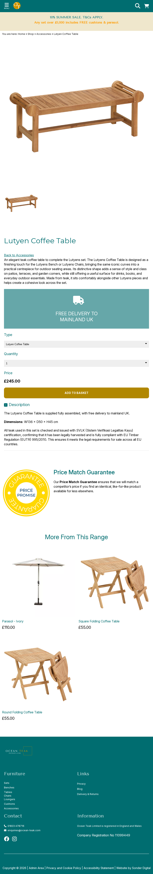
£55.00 (84, 627)
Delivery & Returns (88, 794)
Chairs (7, 795)
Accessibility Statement (99, 868)
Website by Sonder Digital (133, 868)
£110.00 (8, 627)
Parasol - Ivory (13, 621)
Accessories (11, 808)
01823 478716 (15, 825)
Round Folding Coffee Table (22, 712)
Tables (8, 792)
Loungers (9, 799)
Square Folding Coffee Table (99, 621)
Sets (6, 782)
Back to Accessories (19, 255)
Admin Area (36, 868)
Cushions (9, 803)
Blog (79, 788)
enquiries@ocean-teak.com (23, 830)
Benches (9, 787)
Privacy (81, 783)
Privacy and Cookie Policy (63, 868)
